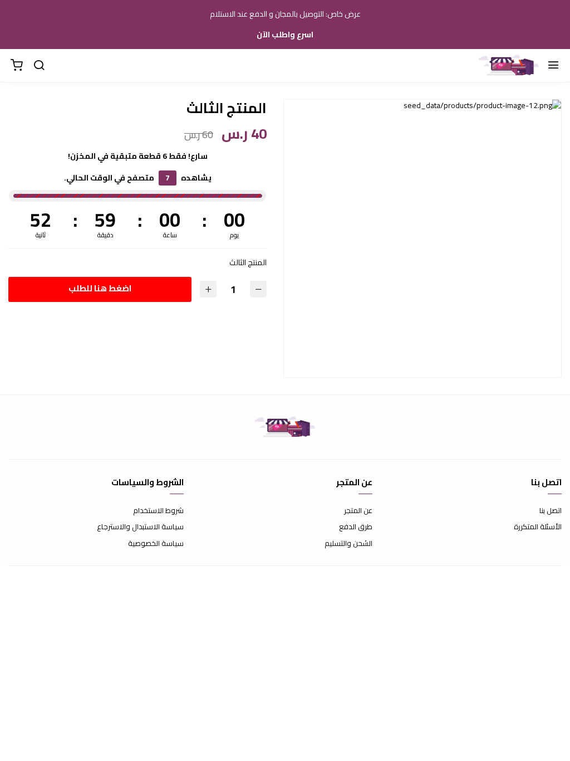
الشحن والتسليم (348, 543)
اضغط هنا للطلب (99, 288)
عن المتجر (358, 510)
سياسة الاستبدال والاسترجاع (140, 527)
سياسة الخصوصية (156, 543)
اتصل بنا (550, 510)
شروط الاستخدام (158, 510)
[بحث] (39, 65)
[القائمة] (553, 65)
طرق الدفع (355, 527)
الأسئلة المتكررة (538, 527)
